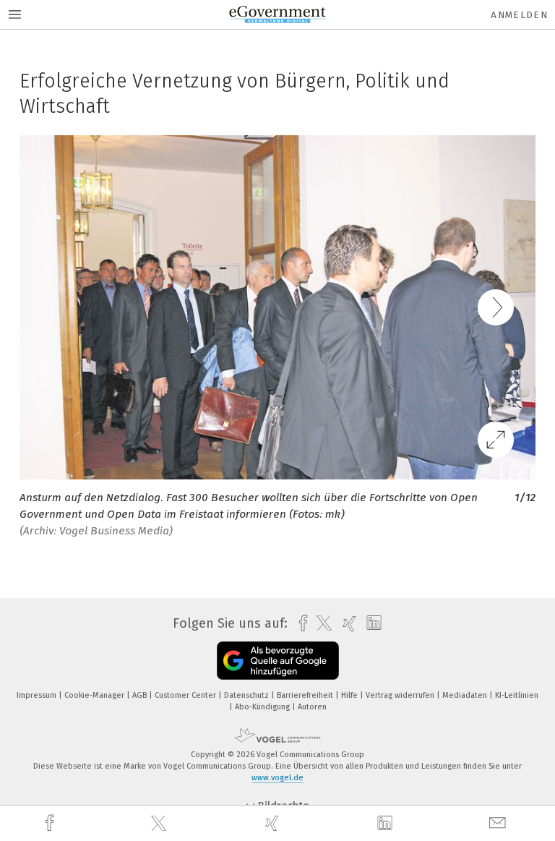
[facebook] (51, 823)
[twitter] (160, 824)
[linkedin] (386, 823)
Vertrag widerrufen (401, 695)
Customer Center (186, 695)
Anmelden (519, 15)
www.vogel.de (277, 777)
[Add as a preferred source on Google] (278, 660)
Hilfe (350, 695)
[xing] (274, 823)
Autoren (312, 707)
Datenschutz (247, 695)
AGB (140, 695)
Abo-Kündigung (263, 707)
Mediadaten (465, 695)
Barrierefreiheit (306, 695)
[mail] (499, 823)
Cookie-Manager (95, 695)
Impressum (38, 695)
